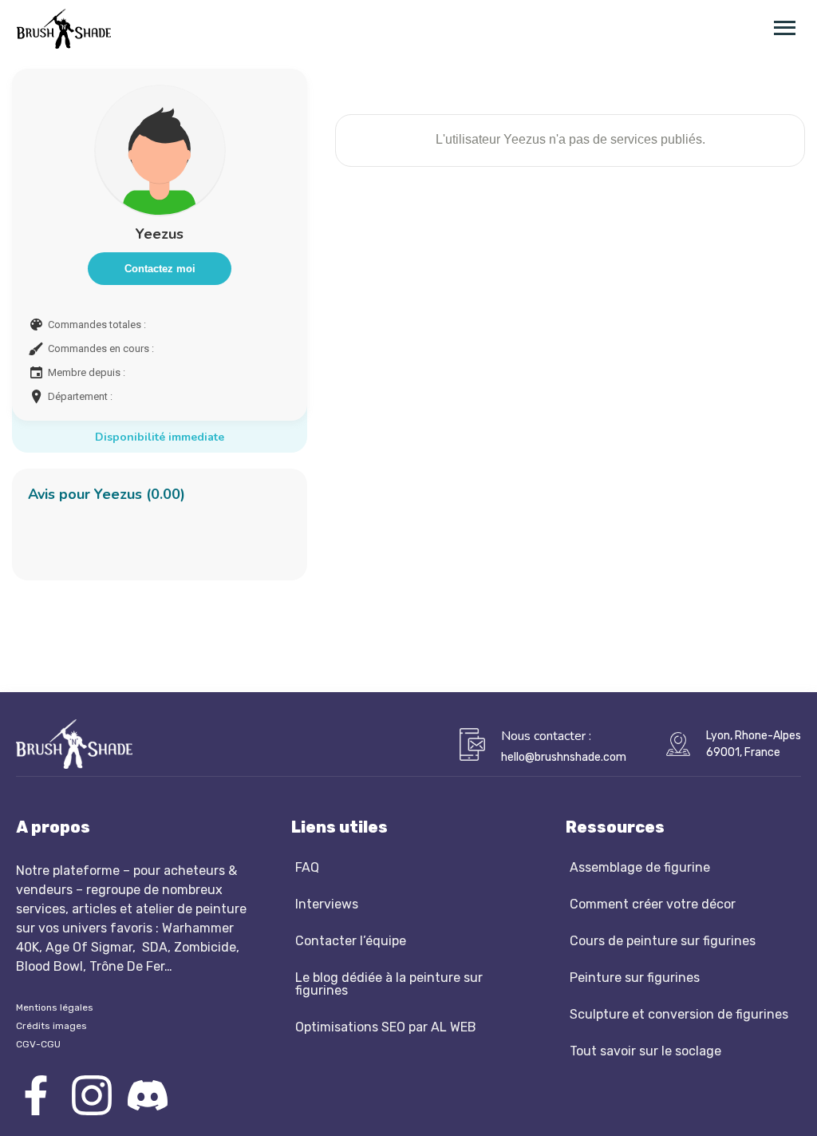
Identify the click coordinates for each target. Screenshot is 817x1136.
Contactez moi (159, 269)
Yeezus (160, 233)
